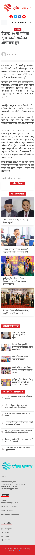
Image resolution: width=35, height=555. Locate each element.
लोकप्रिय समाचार (13, 391)
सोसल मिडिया (6, 523)
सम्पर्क (4, 476)
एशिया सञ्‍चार (11, 54)
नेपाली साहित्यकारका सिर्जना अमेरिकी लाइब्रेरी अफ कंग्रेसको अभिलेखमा (22, 370)
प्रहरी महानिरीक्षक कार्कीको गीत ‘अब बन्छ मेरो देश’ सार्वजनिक (19, 449)
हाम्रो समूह (5, 495)
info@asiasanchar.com (9, 486)
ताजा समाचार (11, 326)
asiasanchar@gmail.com (9, 488)
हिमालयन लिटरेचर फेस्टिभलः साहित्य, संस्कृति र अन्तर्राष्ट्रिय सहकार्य (16, 312)
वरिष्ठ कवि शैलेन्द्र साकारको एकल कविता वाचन (21, 358)
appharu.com (21, 551)
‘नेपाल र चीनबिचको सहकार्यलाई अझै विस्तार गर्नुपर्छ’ (15, 221)
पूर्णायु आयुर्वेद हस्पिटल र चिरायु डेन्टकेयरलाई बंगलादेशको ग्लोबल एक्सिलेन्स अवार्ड (14, 281)
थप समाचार (17, 193)
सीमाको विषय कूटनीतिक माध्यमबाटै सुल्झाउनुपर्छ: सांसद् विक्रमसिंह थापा (15, 251)
